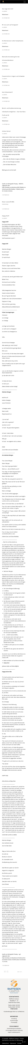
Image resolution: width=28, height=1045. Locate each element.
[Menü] (24, 2)
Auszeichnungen (14, 1020)
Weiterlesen (5, 14)
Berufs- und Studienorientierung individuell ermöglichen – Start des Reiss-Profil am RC (14, 111)
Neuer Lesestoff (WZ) (8, 202)
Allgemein (4, 11)
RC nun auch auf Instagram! (10, 25)
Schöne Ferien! (6, 131)
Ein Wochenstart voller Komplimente (12, 41)
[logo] (11, 2)
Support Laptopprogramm (14, 1032)
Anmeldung (14, 1018)
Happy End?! (5, 216)
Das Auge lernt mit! (7, 9)
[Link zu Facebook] (25, 1042)
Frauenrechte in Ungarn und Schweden (13, 76)
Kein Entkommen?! (7, 92)
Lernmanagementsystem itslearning (14, 1030)
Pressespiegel (5, 204)
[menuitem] (24, 2)
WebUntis (21, 1011)
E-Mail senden (14, 1009)
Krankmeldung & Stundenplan (14, 1028)
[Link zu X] (23, 1042)
